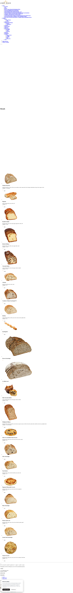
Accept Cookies (6, 589)
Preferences (13, 589)
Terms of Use (4, 578)
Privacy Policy (4, 577)
